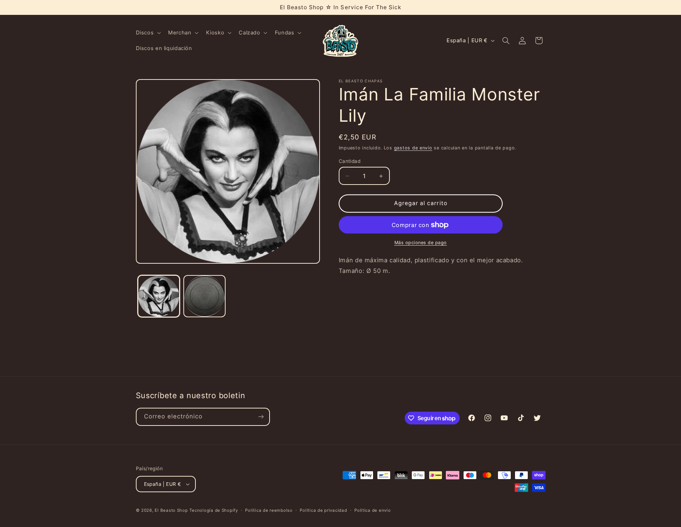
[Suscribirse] (261, 417)
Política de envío (372, 510)
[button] (147, 32)
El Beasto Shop (171, 510)
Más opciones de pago (420, 242)
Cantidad (349, 161)
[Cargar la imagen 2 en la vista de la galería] (204, 296)
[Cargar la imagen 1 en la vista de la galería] (159, 296)
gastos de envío (413, 147)
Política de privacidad (323, 510)
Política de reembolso (268, 510)
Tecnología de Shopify (213, 510)
